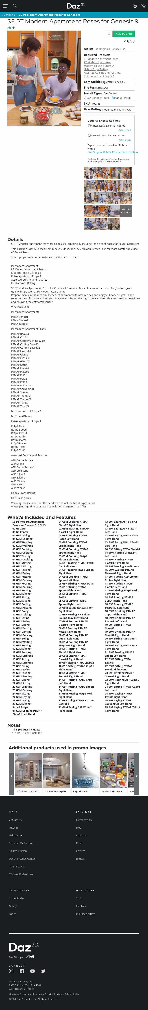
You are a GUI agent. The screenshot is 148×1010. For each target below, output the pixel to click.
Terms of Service (44, 994)
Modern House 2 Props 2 (99, 65)
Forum (12, 914)
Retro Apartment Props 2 (99, 76)
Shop (79, 898)
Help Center (16, 835)
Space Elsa (118, 49)
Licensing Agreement (20, 994)
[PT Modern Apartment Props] (28, 770)
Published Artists (85, 914)
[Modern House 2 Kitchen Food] (113, 770)
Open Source (16, 866)
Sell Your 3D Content (21, 843)
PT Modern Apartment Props (101, 59)
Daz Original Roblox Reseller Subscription (113, 152)
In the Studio (16, 898)
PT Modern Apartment (97, 62)
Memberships (84, 819)
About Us (81, 835)
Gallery (13, 906)
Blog (78, 827)
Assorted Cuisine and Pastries (102, 72)
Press (79, 843)
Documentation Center (22, 858)
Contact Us (15, 819)
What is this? (125, 130)
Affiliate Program (18, 851)
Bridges (80, 858)
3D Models (8, 14)
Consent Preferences (21, 874)
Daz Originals (102, 49)
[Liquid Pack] (85, 770)
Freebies (81, 906)
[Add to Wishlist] (109, 34)
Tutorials (14, 827)
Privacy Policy (63, 994)
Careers (80, 851)
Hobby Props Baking (96, 69)
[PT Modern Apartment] (56, 770)
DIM (106, 97)
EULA (76, 994)
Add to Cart (124, 33)
